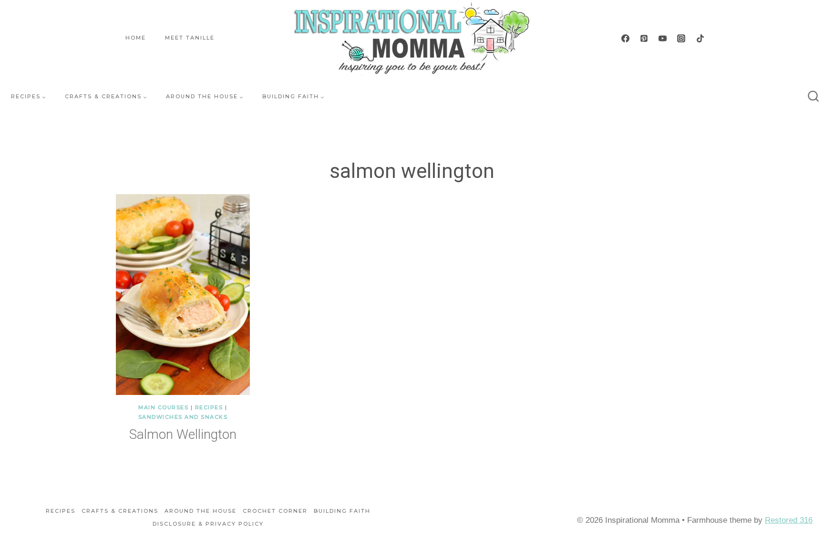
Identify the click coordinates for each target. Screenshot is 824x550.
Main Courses (163, 407)
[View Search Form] (813, 97)
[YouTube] (663, 38)
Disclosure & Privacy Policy (208, 523)
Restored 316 (789, 520)
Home (135, 37)
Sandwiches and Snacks (183, 417)
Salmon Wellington (183, 434)
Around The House (201, 511)
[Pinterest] (644, 38)
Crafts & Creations (120, 511)
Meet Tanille (190, 37)
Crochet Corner (275, 511)
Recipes (209, 407)
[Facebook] (626, 38)
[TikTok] (700, 38)
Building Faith (342, 511)
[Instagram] (681, 38)
